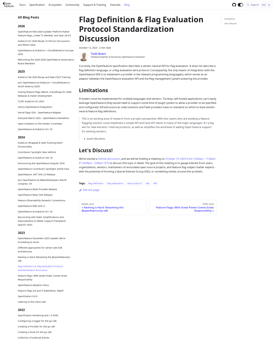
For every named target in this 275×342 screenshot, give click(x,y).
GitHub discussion (109, 158)
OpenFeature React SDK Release (35, 194)
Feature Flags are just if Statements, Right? (41, 290)
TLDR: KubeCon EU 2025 (31, 101)
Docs (23, 5)
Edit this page (91, 190)
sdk (147, 183)
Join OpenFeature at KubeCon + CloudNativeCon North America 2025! (44, 84)
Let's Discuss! (230, 23)
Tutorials (115, 5)
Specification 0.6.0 (27, 296)
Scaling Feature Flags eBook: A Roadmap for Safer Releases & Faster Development (45, 93)
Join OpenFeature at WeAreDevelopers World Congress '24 (42, 181)
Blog (127, 5)
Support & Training (94, 5)
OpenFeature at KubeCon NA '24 (35, 157)
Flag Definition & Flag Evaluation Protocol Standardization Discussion (40, 268)
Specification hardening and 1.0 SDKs (38, 315)
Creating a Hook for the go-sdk (35, 332)
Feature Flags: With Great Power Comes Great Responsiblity (42, 277)
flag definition (95, 183)
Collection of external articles (33, 337)
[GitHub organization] (234, 4)
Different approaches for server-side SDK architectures (40, 249)
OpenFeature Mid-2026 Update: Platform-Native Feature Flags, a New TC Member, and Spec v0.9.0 (44, 33)
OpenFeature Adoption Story (33, 285)
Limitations (229, 18)
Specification (37, 5)
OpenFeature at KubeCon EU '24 (35, 211)
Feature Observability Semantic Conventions (41, 200)
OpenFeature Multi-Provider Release (37, 189)
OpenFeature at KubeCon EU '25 (35, 129)
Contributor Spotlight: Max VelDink (37, 152)
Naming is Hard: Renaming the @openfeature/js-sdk (44, 258)
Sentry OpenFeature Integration (35, 106)
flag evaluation (115, 183)
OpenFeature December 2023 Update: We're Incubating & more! (41, 240)
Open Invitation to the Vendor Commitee (40, 123)
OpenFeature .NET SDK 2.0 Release (36, 174)
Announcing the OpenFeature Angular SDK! (41, 163)
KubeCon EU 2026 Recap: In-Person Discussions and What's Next (44, 42)
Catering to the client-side (32, 301)
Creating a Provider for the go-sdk (36, 326)
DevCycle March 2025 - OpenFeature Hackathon (43, 118)
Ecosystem (55, 5)
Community (72, 5)
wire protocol (134, 183)
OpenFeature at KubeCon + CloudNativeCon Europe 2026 (46, 52)
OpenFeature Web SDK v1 (31, 205)
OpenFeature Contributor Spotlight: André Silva (43, 168)
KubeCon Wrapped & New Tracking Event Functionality (40, 144)
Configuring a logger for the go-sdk (37, 320)
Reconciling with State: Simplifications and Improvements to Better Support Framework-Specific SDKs (42, 221)
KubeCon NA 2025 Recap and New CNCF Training (44, 76)
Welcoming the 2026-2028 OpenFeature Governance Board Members (46, 61)
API (155, 183)
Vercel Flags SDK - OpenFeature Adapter (39, 112)
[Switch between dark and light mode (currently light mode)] (240, 4)
